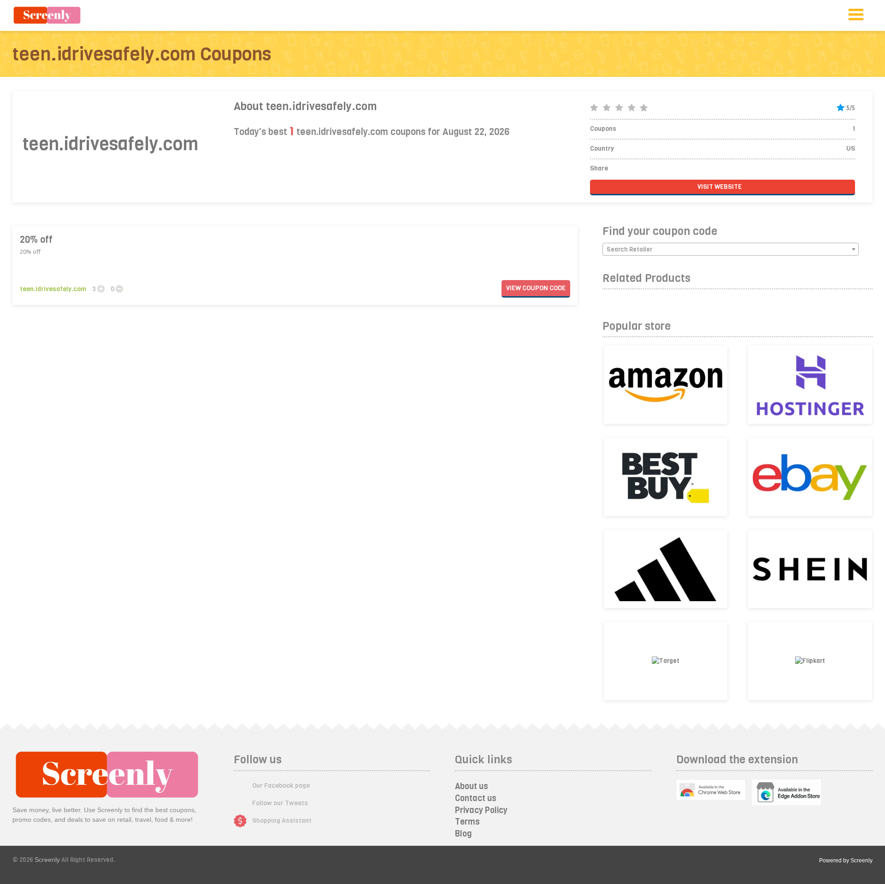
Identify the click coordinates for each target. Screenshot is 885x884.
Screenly (47, 859)
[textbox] (730, 249)
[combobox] (730, 249)
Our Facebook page (281, 785)
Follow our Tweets (280, 803)
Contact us (475, 798)
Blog (463, 833)
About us (471, 786)
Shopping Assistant (282, 820)
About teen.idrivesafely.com (305, 106)
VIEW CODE (536, 288)
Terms (467, 821)
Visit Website (720, 186)
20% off (36, 240)
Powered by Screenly (846, 860)
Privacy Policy (481, 810)
